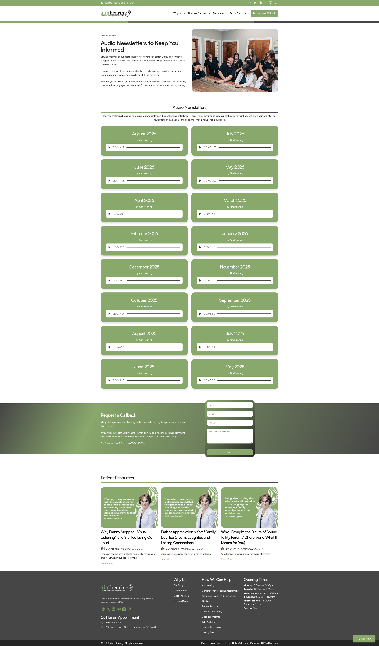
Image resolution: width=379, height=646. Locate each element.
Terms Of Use (223, 642)
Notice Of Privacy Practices (245, 642)
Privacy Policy (208, 642)
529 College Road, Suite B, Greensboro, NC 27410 (130, 627)
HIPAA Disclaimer (269, 642)
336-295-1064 (126, 2)
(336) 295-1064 (138, 443)
